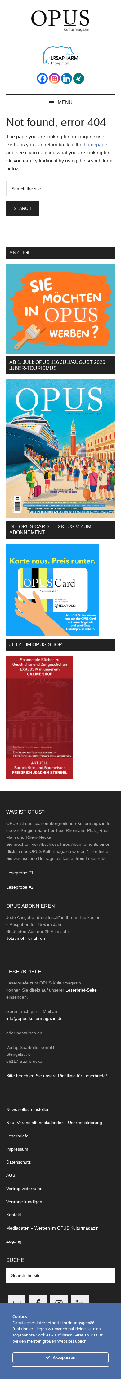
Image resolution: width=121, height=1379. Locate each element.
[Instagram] (54, 78)
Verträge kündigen (24, 1201)
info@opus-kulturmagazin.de (34, 1018)
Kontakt (13, 1214)
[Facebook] (42, 78)
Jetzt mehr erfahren (25, 938)
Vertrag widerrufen (24, 1188)
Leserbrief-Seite (81, 990)
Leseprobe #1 (20, 872)
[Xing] (78, 78)
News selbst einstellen (28, 1109)
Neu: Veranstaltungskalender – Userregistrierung (54, 1122)
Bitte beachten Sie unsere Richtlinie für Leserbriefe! (56, 1075)
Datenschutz (18, 1162)
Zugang (13, 1241)
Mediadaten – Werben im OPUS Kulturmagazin (52, 1228)
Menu (65, 102)
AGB (10, 1175)
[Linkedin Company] (66, 78)
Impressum (17, 1149)
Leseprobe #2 (20, 887)
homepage (95, 144)
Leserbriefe (17, 1135)
